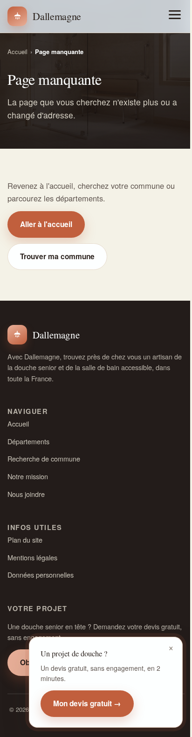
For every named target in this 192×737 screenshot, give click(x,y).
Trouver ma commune (57, 256)
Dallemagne (57, 16)
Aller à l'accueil (46, 224)
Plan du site (24, 539)
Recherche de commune (43, 458)
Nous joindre (26, 494)
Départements (28, 441)
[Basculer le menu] (175, 14)
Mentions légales (32, 557)
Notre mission (27, 476)
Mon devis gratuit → (87, 703)
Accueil (17, 51)
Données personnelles (40, 574)
